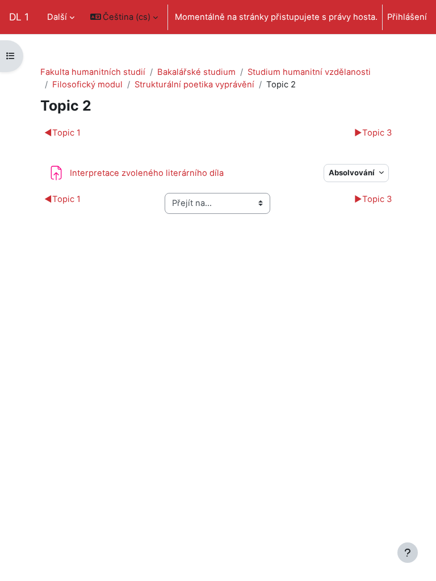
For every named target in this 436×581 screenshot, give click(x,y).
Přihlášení (407, 17)
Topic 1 (62, 133)
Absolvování (352, 172)
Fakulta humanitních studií (92, 72)
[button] (124, 17)
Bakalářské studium (196, 72)
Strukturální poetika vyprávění (194, 84)
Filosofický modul (87, 84)
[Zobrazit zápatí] (407, 552)
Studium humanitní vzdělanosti (309, 72)
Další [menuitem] (57, 17)
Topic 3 (373, 133)
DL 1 (19, 17)
